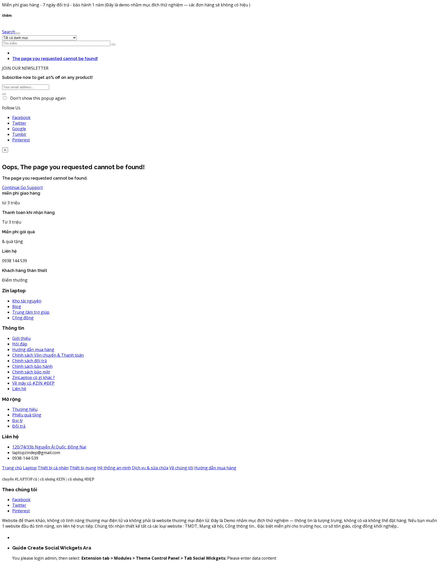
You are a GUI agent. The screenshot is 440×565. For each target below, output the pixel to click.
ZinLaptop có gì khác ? (33, 377)
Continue (11, 187)
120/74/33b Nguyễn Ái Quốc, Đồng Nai (49, 447)
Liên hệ (19, 389)
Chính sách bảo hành (32, 366)
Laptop (30, 468)
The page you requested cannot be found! (55, 58)
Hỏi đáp (19, 344)
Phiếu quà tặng (26, 415)
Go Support (32, 187)
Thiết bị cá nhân (53, 468)
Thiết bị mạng (83, 468)
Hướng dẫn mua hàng (33, 349)
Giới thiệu (21, 338)
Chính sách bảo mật (31, 372)
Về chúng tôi (181, 468)
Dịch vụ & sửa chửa (150, 468)
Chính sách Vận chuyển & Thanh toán (48, 355)
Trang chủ (12, 468)
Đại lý (17, 420)
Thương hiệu (24, 409)
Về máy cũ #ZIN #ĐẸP (33, 383)
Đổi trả (18, 426)
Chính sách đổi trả (29, 361)
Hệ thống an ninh (114, 468)
